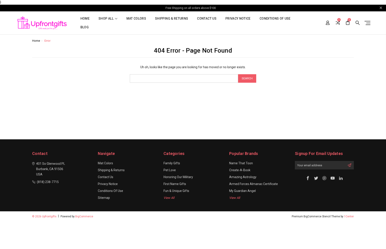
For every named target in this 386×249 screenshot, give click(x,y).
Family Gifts (172, 163)
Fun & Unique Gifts (176, 191)
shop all (106, 18)
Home (85, 18)
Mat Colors (136, 18)
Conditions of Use (275, 18)
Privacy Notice (238, 18)
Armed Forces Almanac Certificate (253, 184)
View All (169, 198)
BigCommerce (84, 216)
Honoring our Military (178, 177)
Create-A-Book (239, 170)
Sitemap (104, 198)
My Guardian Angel (242, 191)
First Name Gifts (175, 184)
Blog (84, 27)
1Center (349, 216)
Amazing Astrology (242, 177)
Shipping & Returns (171, 18)
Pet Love (170, 170)
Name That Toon (241, 163)
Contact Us (206, 18)
